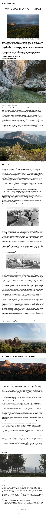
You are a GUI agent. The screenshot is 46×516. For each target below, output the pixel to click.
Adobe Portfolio (25, 513)
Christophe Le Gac (8, 3)
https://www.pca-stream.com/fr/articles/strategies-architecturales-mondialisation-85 (20, 485)
